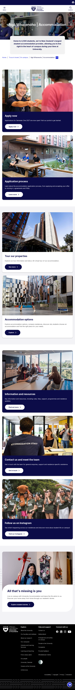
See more (12, 267)
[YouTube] (69, 632)
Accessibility (47, 674)
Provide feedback (43, 651)
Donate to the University (45, 643)
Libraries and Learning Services (27, 646)
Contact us (41, 630)
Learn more (13, 194)
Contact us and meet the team (22, 459)
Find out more (14, 407)
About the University (27, 630)
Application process (16, 181)
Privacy (62, 674)
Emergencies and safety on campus (45, 638)
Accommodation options (19, 319)
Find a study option (26, 655)
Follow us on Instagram (18, 523)
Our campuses (25, 642)
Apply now (11, 115)
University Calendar (26, 662)
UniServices (24, 670)
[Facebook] (57, 632)
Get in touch (13, 470)
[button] (73, 2)
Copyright (55, 674)
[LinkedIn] (61, 632)
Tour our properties (16, 256)
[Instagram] (65, 632)
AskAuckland (42, 634)
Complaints (41, 647)
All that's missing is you (24, 591)
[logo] (37, 8)
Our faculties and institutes (28, 634)
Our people (24, 658)
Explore (11, 332)
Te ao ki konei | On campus (18, 57)
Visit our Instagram (15, 534)
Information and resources (20, 394)
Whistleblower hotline (44, 655)
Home (4, 57)
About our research (26, 638)
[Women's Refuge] (40, 664)
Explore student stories (19, 604)
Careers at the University (28, 666)
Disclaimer (69, 674)
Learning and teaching (27, 651)
